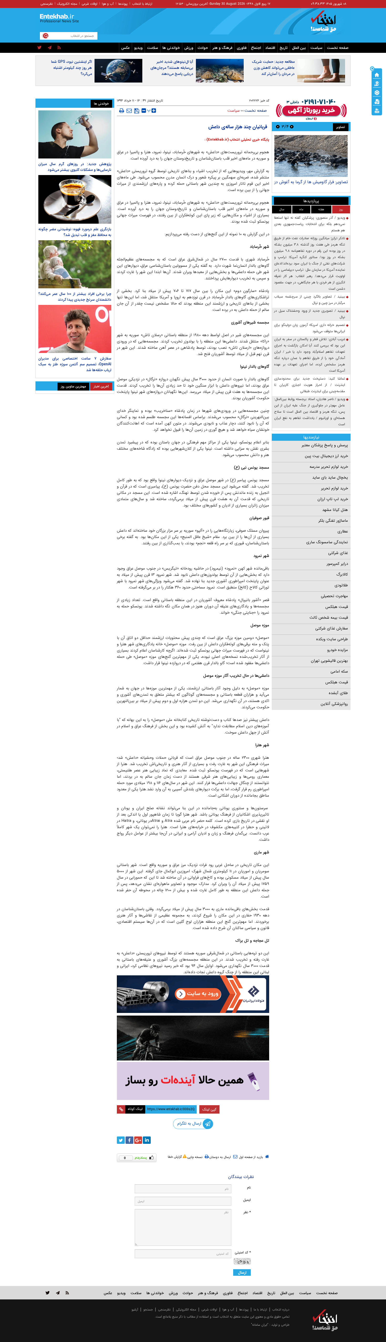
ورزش (188, 48)
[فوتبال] (377, 92)
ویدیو (138, 48)
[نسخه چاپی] (121, 110)
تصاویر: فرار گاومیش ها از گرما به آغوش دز (311, 182)
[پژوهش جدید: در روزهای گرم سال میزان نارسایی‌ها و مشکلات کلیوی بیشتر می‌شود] (74, 134)
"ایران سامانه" (259, 1324)
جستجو (148, 1309)
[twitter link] (48, 1292)
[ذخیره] (136, 111)
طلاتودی (341, 585)
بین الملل (299, 48)
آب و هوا (108, 3)
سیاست (316, 48)
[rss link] (67, 1292)
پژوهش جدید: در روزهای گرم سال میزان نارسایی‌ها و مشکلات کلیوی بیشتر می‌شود (74, 167)
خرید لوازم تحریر (334, 488)
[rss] (59, 48)
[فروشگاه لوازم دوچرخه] (193, 1038)
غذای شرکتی (338, 553)
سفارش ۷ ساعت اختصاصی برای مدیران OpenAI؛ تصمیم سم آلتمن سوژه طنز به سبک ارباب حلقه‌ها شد (74, 364)
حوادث (203, 48)
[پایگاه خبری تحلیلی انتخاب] (328, 24)
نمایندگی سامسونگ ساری (327, 542)
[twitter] (39, 48)
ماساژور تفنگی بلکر (333, 521)
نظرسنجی (46, 3)
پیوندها (123, 3)
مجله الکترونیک (67, 3)
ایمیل (247, 1200)
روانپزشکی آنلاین (334, 704)
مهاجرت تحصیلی (334, 596)
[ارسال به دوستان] (129, 110)
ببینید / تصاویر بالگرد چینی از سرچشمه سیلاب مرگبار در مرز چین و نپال (309, 300)
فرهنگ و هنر (222, 48)
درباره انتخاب (280, 1309)
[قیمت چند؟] (377, 83)
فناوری (242, 48)
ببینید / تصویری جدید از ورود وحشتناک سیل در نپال (309, 314)
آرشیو (135, 1309)
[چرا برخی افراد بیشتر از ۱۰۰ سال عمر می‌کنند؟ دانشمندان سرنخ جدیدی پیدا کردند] (74, 264)
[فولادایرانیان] (193, 994)
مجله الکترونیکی (186, 1309)
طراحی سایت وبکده (332, 639)
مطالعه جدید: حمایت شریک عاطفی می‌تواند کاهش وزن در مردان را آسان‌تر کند (273, 68)
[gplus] (138, 1140)
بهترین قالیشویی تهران (329, 661)
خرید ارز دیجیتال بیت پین (326, 456)
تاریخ (284, 48)
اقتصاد (270, 48)
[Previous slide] (292, 126)
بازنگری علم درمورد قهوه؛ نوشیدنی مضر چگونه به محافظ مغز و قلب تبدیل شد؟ (74, 232)
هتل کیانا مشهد (335, 510)
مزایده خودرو (337, 650)
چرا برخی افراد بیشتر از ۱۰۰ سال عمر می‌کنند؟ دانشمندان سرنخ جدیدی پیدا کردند (74, 297)
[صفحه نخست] (377, 74)
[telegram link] (57, 1292)
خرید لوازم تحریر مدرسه (329, 467)
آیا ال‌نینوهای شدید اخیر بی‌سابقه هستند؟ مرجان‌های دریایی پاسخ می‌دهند (171, 68)
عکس (125, 48)
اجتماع (256, 48)
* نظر (247, 1212)
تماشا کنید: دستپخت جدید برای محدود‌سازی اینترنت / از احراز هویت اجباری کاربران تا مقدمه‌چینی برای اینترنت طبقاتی (309, 385)
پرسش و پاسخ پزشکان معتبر (325, 445)
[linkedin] (147, 1140)
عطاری (342, 531)
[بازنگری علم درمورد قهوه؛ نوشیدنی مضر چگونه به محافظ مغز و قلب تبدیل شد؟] (74, 199)
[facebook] (129, 1140)
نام (249, 1187)
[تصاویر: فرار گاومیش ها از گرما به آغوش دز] (311, 156)
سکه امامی (339, 671)
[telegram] (49, 48)
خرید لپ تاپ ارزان (332, 499)
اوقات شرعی (89, 3)
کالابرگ (342, 574)
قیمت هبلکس (336, 607)
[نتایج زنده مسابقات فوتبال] (377, 110)
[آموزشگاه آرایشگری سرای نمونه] (193, 1081)
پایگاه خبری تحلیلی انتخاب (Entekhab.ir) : (237, 139)
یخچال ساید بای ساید (330, 477)
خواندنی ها (171, 48)
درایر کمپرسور (337, 564)
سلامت (152, 48)
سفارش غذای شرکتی (331, 628)
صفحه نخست (337, 48)
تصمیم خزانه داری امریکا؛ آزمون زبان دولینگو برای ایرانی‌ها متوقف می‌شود (309, 328)
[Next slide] (278, 126)
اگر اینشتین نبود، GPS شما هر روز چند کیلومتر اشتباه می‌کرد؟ (71, 68)
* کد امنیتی (243, 1252)
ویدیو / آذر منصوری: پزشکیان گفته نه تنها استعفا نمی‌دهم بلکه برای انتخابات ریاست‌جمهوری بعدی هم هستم (309, 224)
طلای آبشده (338, 693)
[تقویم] (377, 101)
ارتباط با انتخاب (142, 3)
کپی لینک (209, 1109)
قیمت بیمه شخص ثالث (329, 617)
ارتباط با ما (260, 1309)
